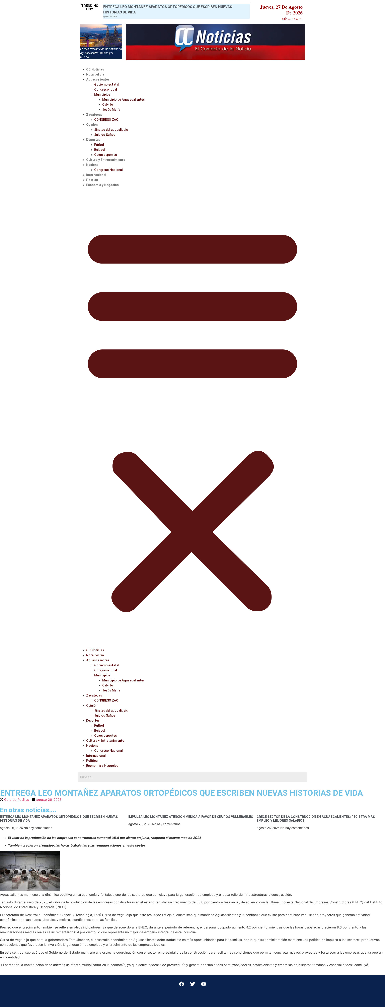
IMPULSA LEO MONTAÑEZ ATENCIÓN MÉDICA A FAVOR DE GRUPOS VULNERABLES (190, 817)
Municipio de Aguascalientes (123, 99)
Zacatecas (94, 114)
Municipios (102, 94)
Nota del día (95, 74)
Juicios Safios (105, 135)
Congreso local (105, 89)
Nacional (92, 165)
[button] (192, 417)
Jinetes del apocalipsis (111, 130)
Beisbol (99, 150)
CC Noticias (95, 69)
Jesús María (111, 109)
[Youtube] (204, 984)
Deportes (93, 140)
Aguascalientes (98, 79)
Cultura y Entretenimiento (105, 160)
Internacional (96, 175)
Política (92, 180)
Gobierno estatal (106, 84)
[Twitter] (192, 984)
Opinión (92, 125)
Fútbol (99, 145)
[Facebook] (181, 984)
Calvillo (107, 104)
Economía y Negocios (102, 185)
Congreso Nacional (108, 170)
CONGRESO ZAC (106, 120)
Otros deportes (105, 155)
